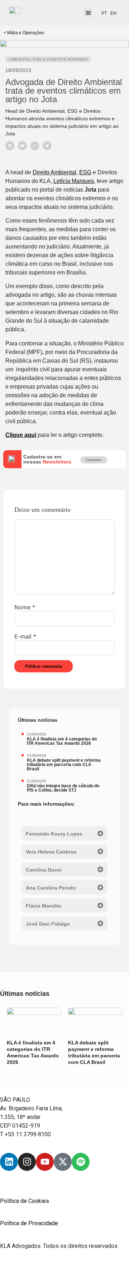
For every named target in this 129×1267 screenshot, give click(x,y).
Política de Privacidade (29, 1223)
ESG (85, 172)
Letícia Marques (73, 181)
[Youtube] (45, 1162)
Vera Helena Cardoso (51, 852)
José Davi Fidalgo (48, 924)
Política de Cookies (24, 1200)
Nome (24, 607)
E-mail (25, 636)
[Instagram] (27, 1162)
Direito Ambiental (54, 172)
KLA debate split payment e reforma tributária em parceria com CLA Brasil (64, 764)
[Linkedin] (9, 1162)
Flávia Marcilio (43, 906)
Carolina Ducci (44, 870)
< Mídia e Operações (24, 32)
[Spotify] (81, 1162)
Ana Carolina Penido (51, 888)
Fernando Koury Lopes (54, 834)
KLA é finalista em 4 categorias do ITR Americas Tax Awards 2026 (62, 741)
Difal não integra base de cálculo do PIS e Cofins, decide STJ (63, 788)
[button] (88, 13)
